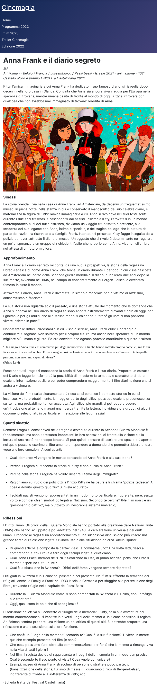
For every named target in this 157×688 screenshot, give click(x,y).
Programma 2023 (15, 27)
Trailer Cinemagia (15, 40)
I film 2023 (10, 33)
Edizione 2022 (13, 46)
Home (6, 20)
